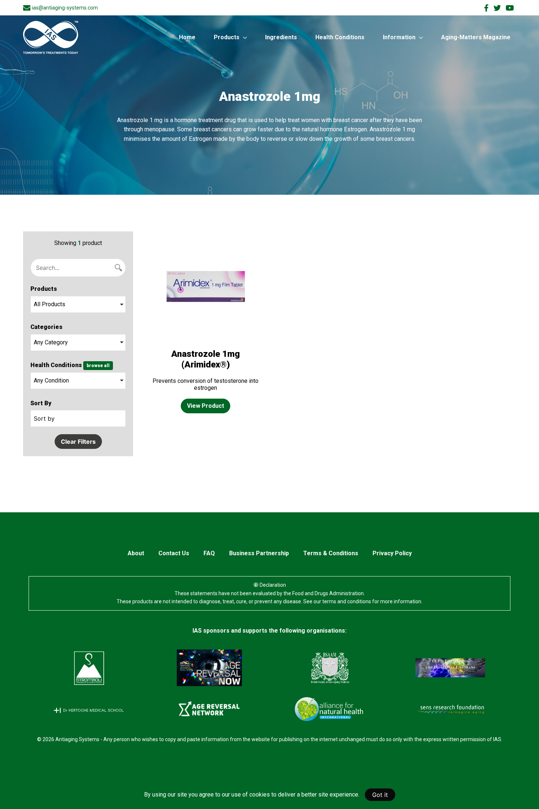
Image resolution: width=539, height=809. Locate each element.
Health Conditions (339, 37)
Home (187, 37)
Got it (380, 794)
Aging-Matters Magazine (475, 37)
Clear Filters (78, 441)
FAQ (209, 553)
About (136, 553)
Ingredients (281, 37)
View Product (205, 405)
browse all (98, 365)
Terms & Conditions (330, 553)
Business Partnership (259, 553)
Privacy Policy (392, 553)
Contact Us (173, 553)
